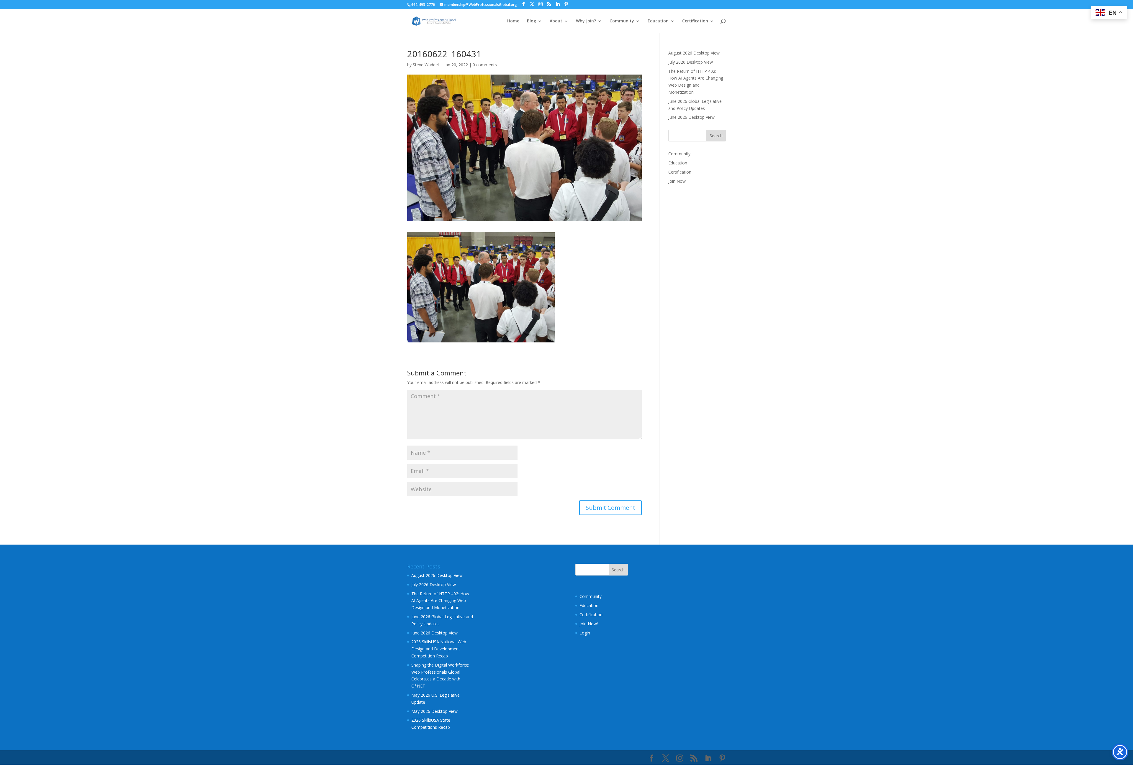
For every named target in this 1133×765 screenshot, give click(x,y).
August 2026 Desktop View (694, 53)
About (556, 21)
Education (658, 21)
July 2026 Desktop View (690, 62)
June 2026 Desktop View (691, 117)
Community (622, 21)
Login (584, 633)
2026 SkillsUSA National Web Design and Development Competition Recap (438, 649)
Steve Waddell (426, 64)
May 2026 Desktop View (434, 711)
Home (513, 21)
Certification (695, 21)
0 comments (485, 64)
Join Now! (677, 181)
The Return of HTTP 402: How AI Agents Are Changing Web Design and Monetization (440, 601)
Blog (531, 21)
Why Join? (586, 21)
